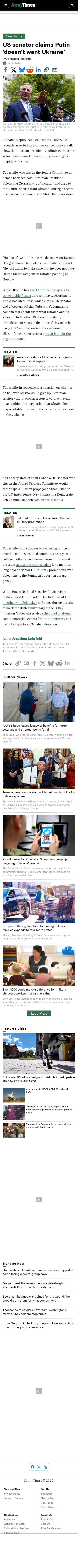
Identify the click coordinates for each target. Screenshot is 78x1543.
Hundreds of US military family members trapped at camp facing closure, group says (38, 1272)
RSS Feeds (47, 1502)
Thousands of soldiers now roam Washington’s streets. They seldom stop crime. (35, 1312)
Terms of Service (13, 1498)
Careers (45, 1523)
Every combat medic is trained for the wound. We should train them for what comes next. (36, 1298)
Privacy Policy (12, 1493)
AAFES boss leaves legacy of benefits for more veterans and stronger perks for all (35, 727)
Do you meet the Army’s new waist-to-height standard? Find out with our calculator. (33, 1285)
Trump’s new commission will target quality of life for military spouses (39, 794)
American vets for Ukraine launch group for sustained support (44, 359)
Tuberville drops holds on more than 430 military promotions (44, 520)
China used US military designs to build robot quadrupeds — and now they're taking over (39, 1078)
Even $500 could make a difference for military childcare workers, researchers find (34, 991)
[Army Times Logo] (23, 5)
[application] (39, 1053)
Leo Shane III (27, 535)
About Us (46, 1519)
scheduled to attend (56, 613)
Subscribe (46, 1493)
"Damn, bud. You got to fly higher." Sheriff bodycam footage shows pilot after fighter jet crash (49, 1109)
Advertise (9, 1519)
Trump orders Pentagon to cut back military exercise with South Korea (48, 1125)
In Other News (14, 677)
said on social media (48, 500)
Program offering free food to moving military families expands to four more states (34, 928)
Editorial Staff (11, 1533)
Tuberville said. (61, 263)
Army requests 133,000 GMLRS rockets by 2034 (48, 1090)
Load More (39, 1013)
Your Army (14, 36)
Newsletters (48, 1498)
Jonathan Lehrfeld (18, 59)
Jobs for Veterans (51, 1528)
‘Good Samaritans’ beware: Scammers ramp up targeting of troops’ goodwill (35, 861)
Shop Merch (48, 1507)
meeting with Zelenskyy (20, 602)
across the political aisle (33, 564)
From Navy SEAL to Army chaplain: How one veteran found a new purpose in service (39, 1325)
